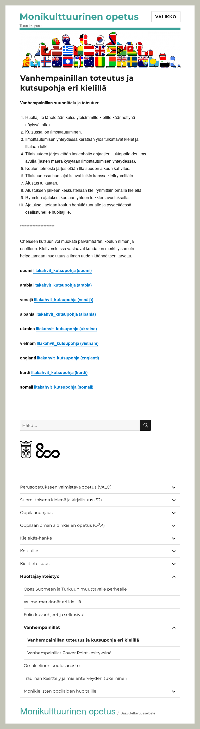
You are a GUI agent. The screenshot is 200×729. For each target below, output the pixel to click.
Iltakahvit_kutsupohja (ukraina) (66, 329)
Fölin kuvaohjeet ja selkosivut (54, 614)
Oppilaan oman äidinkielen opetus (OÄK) (62, 525)
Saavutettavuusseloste (138, 713)
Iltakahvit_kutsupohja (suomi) (62, 270)
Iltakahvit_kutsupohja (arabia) (62, 285)
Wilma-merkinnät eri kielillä (52, 601)
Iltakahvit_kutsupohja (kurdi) (59, 372)
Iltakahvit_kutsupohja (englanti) (68, 358)
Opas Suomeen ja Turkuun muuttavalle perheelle (75, 589)
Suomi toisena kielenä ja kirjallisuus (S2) (61, 499)
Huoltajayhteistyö (39, 576)
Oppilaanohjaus (36, 512)
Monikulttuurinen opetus (79, 16)
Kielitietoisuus (34, 563)
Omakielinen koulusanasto (52, 665)
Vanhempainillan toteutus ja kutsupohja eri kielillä (83, 640)
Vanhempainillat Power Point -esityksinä (69, 652)
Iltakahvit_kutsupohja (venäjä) (63, 299)
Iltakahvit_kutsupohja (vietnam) (67, 343)
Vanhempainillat (42, 627)
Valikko (165, 16)
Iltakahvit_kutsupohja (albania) (65, 314)
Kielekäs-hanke (36, 538)
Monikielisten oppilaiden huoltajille (60, 691)
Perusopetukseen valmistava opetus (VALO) (65, 487)
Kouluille (29, 550)
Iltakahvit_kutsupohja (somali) (63, 387)
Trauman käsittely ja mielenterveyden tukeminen (75, 678)
